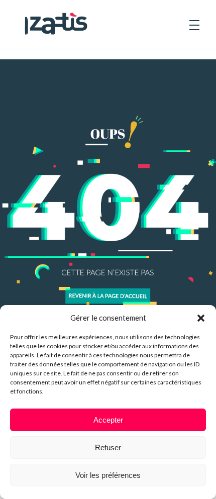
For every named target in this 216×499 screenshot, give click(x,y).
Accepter (108, 420)
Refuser (108, 447)
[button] (201, 318)
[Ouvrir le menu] (194, 25)
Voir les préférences (108, 475)
